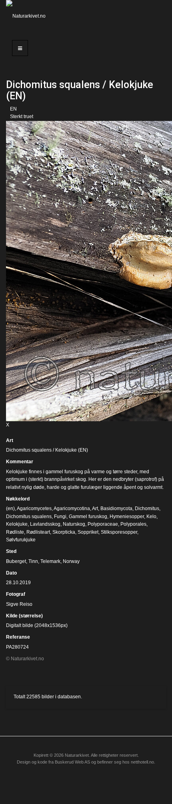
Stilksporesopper (119, 532)
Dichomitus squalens (29, 516)
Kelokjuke (17, 524)
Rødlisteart (38, 532)
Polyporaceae (103, 524)
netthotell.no (142, 762)
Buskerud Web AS (72, 762)
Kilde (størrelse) (24, 616)
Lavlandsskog (45, 524)
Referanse (18, 637)
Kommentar (19, 461)
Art (9, 440)
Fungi (60, 516)
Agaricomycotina (72, 508)
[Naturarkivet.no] (28, 16)
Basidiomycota (116, 508)
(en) (10, 508)
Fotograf (15, 594)
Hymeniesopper (127, 516)
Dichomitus (147, 508)
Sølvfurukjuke (21, 540)
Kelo (151, 516)
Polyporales (133, 524)
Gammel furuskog (88, 516)
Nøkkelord (18, 499)
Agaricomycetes (34, 508)
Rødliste (15, 532)
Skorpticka (63, 532)
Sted (11, 551)
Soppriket (88, 532)
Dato (11, 573)
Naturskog (74, 524)
